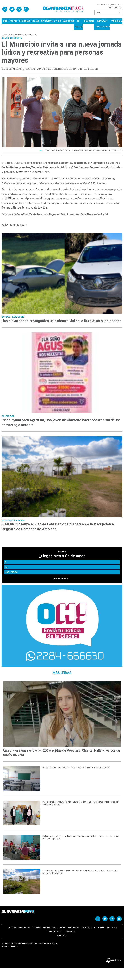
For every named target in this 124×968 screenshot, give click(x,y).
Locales (35, 21)
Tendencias (116, 21)
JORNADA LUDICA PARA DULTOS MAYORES (75, 150)
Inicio (5, 21)
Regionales (24, 21)
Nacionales (68, 21)
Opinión (57, 21)
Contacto (62, 935)
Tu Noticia (79, 24)
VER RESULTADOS (62, 578)
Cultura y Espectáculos (103, 24)
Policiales (89, 21)
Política (13, 21)
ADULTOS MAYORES (51, 150)
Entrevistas (46, 21)
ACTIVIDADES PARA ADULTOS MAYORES (107, 150)
